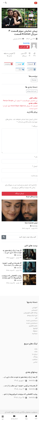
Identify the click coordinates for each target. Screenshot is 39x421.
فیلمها (35, 328)
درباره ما (34, 354)
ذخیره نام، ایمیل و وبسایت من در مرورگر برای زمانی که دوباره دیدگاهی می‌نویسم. (20, 186)
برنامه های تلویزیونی (30, 313)
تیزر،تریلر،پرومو (31, 91)
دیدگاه (34, 126)
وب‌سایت (34, 175)
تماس (35, 362)
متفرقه (35, 331)
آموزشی (34, 307)
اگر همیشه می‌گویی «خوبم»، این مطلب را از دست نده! (12, 264)
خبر (36, 318)
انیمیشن (34, 310)
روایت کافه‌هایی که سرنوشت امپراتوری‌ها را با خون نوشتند (12, 277)
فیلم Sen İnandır (31, 223)
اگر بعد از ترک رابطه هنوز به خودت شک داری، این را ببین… (12, 252)
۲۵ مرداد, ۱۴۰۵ (19, 397)
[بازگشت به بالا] (6, 408)
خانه (35, 349)
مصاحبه (34, 333)
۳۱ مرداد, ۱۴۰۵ (19, 389)
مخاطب (34, 359)
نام (35, 157)
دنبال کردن (23, 47)
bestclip (26, 43)
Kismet (34, 80)
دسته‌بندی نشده (31, 320)
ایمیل (34, 166)
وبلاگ (35, 357)
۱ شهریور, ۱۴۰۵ (19, 380)
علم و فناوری (33, 326)
